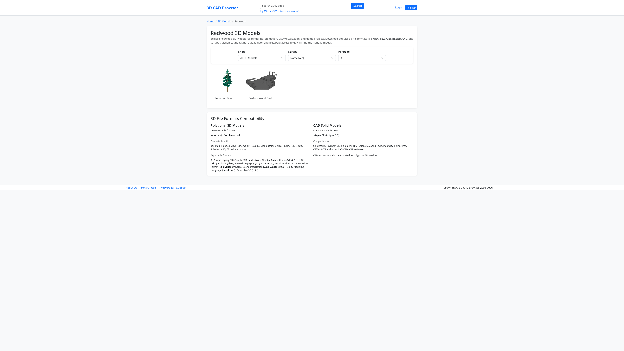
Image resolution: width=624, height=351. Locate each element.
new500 (273, 11)
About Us (131, 187)
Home (210, 21)
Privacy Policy (166, 187)
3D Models (224, 21)
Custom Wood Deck (260, 98)
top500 (263, 11)
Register (411, 7)
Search (357, 5)
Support (181, 187)
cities (281, 11)
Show (241, 51)
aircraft (295, 11)
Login (398, 7)
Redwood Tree (223, 98)
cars (288, 11)
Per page (344, 51)
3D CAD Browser (222, 7)
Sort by (292, 51)
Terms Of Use (147, 187)
